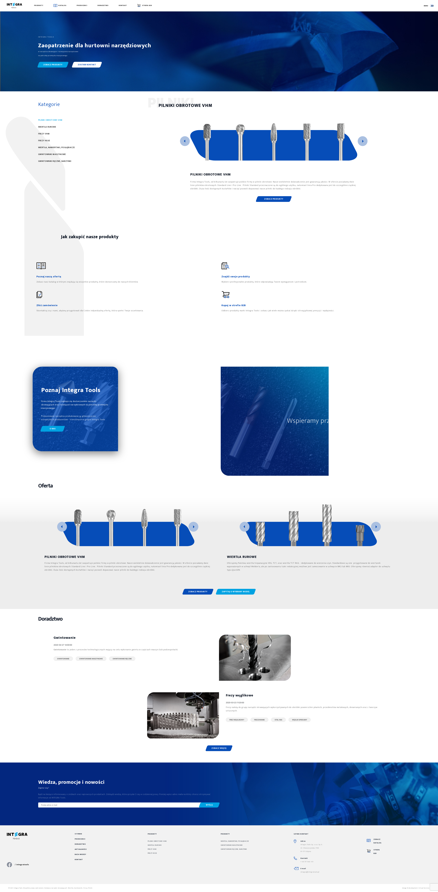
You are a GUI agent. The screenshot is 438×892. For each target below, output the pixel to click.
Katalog (62, 5)
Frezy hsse (152, 853)
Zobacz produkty (53, 64)
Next (363, 141)
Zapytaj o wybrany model (236, 591)
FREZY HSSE (44, 140)
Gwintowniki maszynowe (232, 845)
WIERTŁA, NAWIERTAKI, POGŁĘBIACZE (56, 147)
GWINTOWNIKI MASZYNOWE (52, 154)
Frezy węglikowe (239, 695)
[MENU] (432, 6)
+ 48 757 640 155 (307, 861)
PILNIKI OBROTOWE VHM (50, 120)
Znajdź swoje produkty (236, 276)
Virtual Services (423, 888)
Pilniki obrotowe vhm (157, 841)
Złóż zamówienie (47, 305)
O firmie (78, 834)
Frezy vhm (152, 849)
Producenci (82, 5)
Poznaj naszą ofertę (48, 276)
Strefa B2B (147, 5)
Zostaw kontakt (87, 64)
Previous (185, 141)
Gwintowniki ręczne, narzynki (234, 849)
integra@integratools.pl (310, 872)
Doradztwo (103, 5)
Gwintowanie (65, 638)
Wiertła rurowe (155, 845)
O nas (53, 428)
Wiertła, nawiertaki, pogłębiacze (235, 841)
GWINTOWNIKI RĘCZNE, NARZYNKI (54, 161)
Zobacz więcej (219, 748)
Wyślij (209, 805)
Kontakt (123, 5)
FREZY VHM (44, 134)
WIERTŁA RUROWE (47, 127)
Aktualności (81, 849)
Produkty (38, 5)
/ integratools (22, 864)
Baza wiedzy (80, 854)
